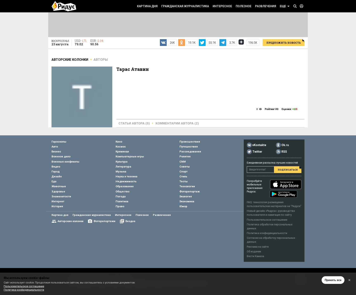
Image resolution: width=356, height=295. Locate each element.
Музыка (121, 171)
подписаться (288, 169)
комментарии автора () (177, 123)
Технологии (187, 186)
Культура (122, 161)
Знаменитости (61, 196)
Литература (123, 166)
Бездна (130, 221)
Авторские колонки (70, 221)
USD (80, 42)
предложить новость (283, 42)
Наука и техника (126, 176)
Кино (119, 141)
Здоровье (58, 191)
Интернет (58, 201)
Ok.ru (285, 145)
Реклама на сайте (258, 246)
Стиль (183, 176)
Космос (121, 146)
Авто (55, 146)
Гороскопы (59, 141)
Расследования (190, 151)
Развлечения (265, 6)
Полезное (243, 6)
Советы (184, 166)
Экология (185, 196)
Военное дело (61, 156)
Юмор (183, 206)
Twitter (257, 151)
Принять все (333, 280)
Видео (56, 166)
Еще (283, 6)
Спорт (183, 171)
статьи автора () (134, 123)
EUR (96, 42)
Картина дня (147, 6)
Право (120, 206)
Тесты (183, 181)
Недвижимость (126, 181)
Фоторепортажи (104, 221)
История (57, 206)
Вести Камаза (255, 256)
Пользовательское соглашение (267, 219)
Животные (59, 186)
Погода (121, 196)
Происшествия (189, 141)
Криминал (122, 151)
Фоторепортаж (189, 191)
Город (56, 171)
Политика (122, 201)
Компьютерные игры (130, 156)
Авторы (101, 60)
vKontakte (259, 145)
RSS (284, 151)
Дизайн (57, 176)
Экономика (186, 201)
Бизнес (56, 151)
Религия (185, 156)
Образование (125, 186)
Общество (122, 191)
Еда (54, 181)
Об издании (254, 251)
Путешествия (188, 146)
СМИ (182, 161)
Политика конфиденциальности (267, 233)
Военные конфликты (65, 161)
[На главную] (64, 6)
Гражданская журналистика (185, 6)
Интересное (222, 6)
